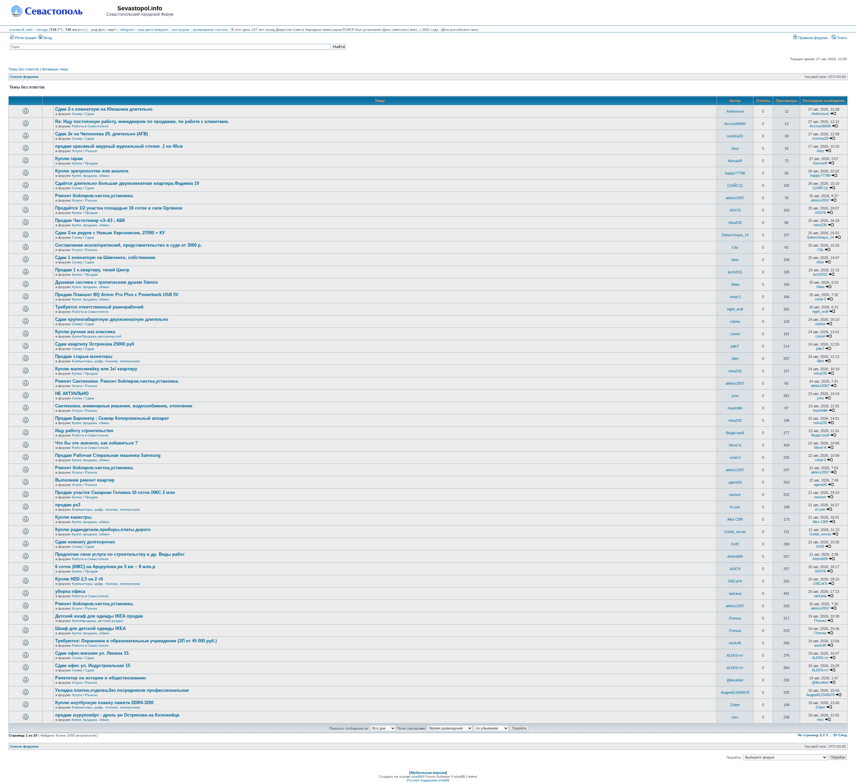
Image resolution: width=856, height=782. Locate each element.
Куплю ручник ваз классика (85, 331)
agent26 (735, 482)
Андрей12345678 (735, 692)
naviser (735, 495)
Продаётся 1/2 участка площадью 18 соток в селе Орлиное (118, 208)
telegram (127, 29)
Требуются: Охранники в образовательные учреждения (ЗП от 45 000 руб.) (136, 640)
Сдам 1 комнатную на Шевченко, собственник (105, 257)
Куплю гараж (69, 158)
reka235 (735, 223)
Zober (735, 705)
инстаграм (180, 29)
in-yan (735, 507)
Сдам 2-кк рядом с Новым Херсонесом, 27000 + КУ (110, 232)
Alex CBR (735, 519)
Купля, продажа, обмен (90, 175)
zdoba (735, 321)
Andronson (735, 111)
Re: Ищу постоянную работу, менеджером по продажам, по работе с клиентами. (142, 121)
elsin (735, 260)
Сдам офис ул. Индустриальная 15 (92, 665)
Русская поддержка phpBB (428, 780)
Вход (47, 38)
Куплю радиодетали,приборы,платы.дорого (102, 529)
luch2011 (735, 272)
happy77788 (735, 173)
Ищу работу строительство (84, 430)
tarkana (735, 594)
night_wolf (735, 309)
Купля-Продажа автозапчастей (96, 336)
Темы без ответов (23, 69)
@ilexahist (735, 680)
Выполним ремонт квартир (84, 480)
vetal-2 (735, 297)
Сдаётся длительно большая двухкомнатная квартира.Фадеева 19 (127, 183)
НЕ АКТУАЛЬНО (72, 393)
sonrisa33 (735, 136)
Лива (735, 284)
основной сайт (21, 29)
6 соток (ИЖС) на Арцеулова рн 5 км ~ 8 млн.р (105, 566)
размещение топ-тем (210, 29)
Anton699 (735, 556)
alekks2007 (735, 198)
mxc (735, 717)
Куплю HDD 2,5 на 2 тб (79, 578)
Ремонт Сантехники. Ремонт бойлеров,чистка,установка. (117, 381)
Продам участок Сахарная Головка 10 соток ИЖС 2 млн (115, 492)
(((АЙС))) (735, 185)
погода (42, 29)
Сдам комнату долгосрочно (85, 541)
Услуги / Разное (84, 151)
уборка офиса (70, 591)
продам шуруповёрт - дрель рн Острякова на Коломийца (117, 715)
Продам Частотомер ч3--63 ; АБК (90, 220)
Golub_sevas (735, 532)
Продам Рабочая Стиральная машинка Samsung (107, 455)
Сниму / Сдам (83, 114)
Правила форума (812, 38)
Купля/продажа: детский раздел (97, 621)
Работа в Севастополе (90, 126)
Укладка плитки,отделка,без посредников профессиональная (122, 690)
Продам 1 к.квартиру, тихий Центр (92, 269)
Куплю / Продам (85, 163)
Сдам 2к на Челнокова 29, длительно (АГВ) (101, 133)
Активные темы (55, 69)
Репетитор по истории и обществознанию (100, 677)
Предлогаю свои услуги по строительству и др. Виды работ (120, 554)
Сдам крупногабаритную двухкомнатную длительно (111, 319)
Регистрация (25, 38)
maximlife (735, 408)
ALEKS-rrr (735, 655)
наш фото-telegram (153, 29)
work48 (735, 643)
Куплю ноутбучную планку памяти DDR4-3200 (104, 702)
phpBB (417, 776)
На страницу (808, 735)
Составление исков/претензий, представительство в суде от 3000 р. (128, 245)
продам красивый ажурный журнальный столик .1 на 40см (119, 146)
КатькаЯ (735, 161)
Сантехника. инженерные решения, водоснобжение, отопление (123, 405)
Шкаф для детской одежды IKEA (90, 628)
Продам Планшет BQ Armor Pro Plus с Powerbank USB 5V (117, 294)
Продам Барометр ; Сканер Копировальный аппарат (112, 418)
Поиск (841, 38)
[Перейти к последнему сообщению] (833, 114)
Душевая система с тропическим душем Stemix (106, 282)
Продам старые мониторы (83, 356)
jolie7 (735, 346)
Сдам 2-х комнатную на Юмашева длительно (103, 109)
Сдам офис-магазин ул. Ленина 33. (92, 653)
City (735, 247)
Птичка (735, 618)
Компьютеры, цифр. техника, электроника (106, 361)
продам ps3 (67, 504)
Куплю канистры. (74, 517)
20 (835, 735)
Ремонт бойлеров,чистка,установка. (94, 195)
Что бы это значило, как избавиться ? (96, 442)
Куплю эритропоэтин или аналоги (91, 170)
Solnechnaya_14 (735, 235)
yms (735, 396)
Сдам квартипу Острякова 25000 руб (94, 344)
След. (843, 735)
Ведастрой (735, 433)
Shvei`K (735, 445)
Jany (735, 148)
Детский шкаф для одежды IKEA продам (99, 616)
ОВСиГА (735, 581)
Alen (735, 359)
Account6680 (735, 124)
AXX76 (735, 210)
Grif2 (735, 544)
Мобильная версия (428, 773)
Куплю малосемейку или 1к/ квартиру (96, 368)
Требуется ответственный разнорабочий (99, 306)
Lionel (735, 334)
